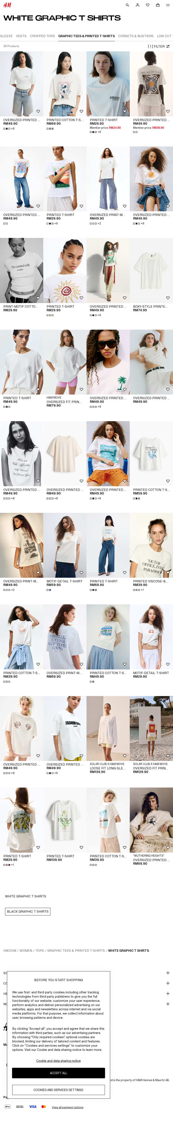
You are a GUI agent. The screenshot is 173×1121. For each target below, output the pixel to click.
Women (26, 950)
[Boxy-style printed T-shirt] (151, 270)
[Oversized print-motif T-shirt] (108, 179)
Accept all (58, 1073)
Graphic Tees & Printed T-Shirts (76, 950)
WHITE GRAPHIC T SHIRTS (128, 950)
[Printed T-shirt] (108, 83)
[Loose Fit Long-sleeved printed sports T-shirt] (108, 728)
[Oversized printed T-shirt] (21, 83)
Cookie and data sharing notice (58, 1060)
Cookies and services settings (58, 1090)
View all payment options (67, 1107)
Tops (39, 950)
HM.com (9, 950)
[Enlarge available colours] (50, 128)
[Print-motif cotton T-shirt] (21, 270)
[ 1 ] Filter (156, 46)
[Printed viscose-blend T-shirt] (151, 545)
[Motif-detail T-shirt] (64, 545)
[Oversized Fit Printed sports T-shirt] (64, 362)
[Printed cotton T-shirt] (64, 83)
